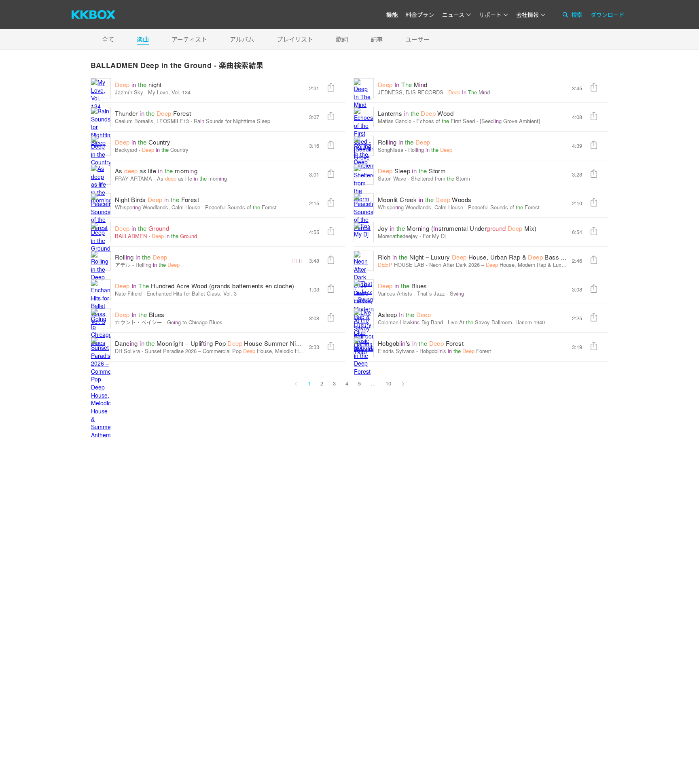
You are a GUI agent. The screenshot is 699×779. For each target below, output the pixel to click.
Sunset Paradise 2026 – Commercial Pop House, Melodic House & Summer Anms (252, 351)
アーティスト (189, 39)
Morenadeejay (398, 236)
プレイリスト (295, 39)
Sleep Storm (412, 170)
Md (402, 84)
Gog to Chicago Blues (194, 322)
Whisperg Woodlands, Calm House (157, 207)
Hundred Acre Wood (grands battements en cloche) (204, 285)
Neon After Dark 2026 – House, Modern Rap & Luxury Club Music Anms (524, 264)
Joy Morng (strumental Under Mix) (457, 228)
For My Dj (434, 236)
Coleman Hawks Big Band (410, 322)
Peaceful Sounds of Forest (241, 207)
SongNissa (390, 149)
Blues (402, 285)
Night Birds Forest (157, 199)
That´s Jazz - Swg (440, 293)
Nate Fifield (128, 293)
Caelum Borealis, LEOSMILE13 (152, 121)
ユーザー (417, 39)
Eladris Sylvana (396, 351)
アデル (123, 264)
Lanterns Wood (415, 113)
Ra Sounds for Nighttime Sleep (232, 121)
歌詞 (342, 39)
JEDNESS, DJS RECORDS (410, 92)
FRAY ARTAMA (133, 178)
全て (108, 39)
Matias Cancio (394, 121)
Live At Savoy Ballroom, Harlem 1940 (496, 322)
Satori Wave (392, 178)
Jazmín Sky (129, 92)
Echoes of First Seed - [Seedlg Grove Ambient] (478, 121)
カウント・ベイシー (138, 322)
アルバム (242, 39)
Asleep (404, 314)
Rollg (404, 142)
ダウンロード (608, 15)
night (138, 84)
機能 (392, 15)
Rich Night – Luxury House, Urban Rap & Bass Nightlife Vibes (489, 257)
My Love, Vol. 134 (169, 92)
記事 (377, 39)
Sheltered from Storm (440, 178)
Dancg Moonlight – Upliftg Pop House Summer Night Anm (221, 343)
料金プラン (420, 15)
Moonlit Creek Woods (424, 199)
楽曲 (143, 39)
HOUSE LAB (401, 264)
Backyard (126, 149)
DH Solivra (127, 351)
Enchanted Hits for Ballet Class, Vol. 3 (191, 293)
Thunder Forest (153, 113)
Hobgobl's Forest (421, 343)
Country (143, 142)
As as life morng (156, 170)
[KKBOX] (93, 14)
